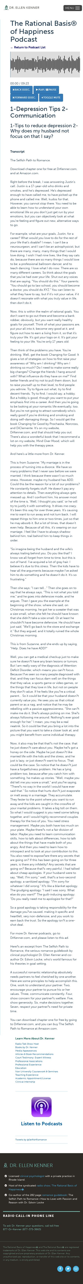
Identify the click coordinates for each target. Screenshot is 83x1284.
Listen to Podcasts (41, 1124)
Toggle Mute (51, 97)
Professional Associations (28, 1061)
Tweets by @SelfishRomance (31, 1139)
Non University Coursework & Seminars (36, 1071)
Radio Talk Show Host (27, 1043)
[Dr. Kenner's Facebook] (60, 1269)
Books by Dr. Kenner (26, 1047)
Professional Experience (28, 1064)
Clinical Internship (25, 1081)
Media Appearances (26, 1050)
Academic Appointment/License (33, 1078)
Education (20, 1068)
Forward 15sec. (25, 97)
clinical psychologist (32, 1176)
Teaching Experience (26, 1074)
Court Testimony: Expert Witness (33, 1057)
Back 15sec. (22, 89)
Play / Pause (47, 89)
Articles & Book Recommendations (34, 1054)
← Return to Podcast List (28, 47)
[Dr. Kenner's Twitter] (68, 1269)
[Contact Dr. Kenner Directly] (76, 1269)
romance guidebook (54, 1194)
